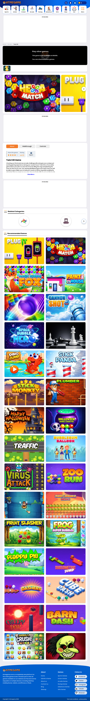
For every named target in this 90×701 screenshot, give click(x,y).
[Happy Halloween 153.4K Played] (24, 420)
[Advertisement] (45, 30)
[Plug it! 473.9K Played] (24, 251)
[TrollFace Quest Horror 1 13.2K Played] (66, 646)
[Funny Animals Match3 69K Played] (66, 505)
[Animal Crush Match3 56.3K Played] (24, 646)
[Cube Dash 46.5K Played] (66, 590)
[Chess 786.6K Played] (66, 335)
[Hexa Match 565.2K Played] (66, 251)
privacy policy (83, 699)
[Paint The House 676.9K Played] (66, 279)
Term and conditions (72, 699)
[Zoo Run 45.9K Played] (66, 476)
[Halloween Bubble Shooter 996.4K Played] (66, 420)
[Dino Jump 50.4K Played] (24, 363)
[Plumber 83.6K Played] (66, 392)
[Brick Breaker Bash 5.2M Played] (24, 307)
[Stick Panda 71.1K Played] (66, 363)
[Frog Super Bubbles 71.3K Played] (66, 533)
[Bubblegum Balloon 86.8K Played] (66, 448)
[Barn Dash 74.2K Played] (66, 618)
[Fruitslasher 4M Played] (24, 533)
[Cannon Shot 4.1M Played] (66, 307)
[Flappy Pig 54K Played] (24, 561)
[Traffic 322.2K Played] (24, 448)
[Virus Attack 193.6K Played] (24, 476)
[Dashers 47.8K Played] (24, 590)
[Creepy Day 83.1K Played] (24, 618)
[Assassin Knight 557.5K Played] (24, 505)
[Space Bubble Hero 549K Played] (24, 335)
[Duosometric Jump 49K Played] (66, 561)
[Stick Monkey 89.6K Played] (24, 392)
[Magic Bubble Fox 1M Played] (24, 279)
